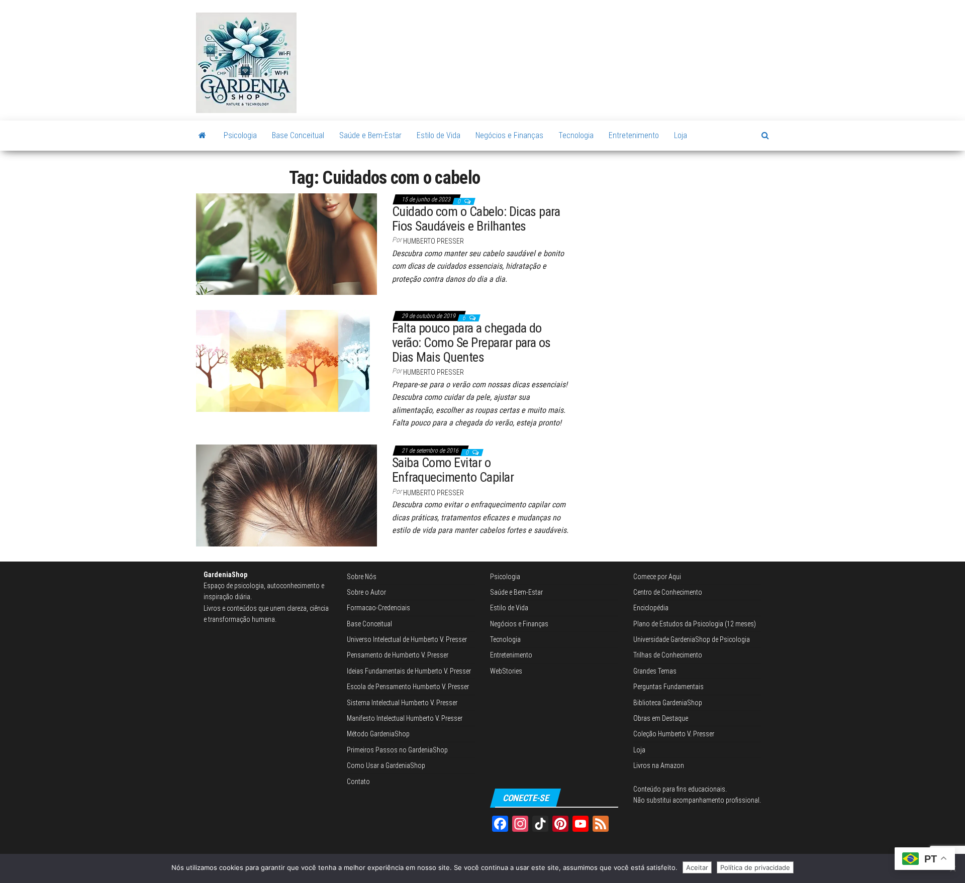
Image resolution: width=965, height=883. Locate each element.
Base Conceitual (298, 135)
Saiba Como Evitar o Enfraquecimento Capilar (453, 470)
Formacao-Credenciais (378, 608)
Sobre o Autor (366, 592)
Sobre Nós (361, 577)
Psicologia (240, 135)
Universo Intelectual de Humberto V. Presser (407, 639)
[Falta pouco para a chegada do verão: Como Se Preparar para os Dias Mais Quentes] (286, 360)
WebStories (506, 671)
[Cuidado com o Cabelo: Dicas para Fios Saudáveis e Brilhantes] (286, 244)
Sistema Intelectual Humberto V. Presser (402, 703)
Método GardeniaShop (378, 734)
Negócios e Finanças (509, 135)
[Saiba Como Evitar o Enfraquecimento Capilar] (286, 495)
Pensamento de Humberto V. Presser (397, 655)
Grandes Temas (655, 671)
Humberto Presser (433, 241)
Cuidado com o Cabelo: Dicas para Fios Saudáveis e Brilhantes (476, 219)
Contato (358, 782)
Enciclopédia (650, 608)
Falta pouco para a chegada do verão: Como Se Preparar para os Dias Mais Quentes (471, 342)
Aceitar (697, 867)
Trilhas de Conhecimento (667, 655)
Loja (680, 135)
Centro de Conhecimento (667, 592)
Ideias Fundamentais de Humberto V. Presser (409, 671)
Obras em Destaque (660, 718)
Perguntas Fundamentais (668, 687)
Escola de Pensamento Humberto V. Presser (408, 687)
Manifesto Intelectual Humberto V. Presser (404, 718)
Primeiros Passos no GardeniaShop (397, 750)
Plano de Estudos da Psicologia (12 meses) (694, 624)
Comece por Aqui (657, 577)
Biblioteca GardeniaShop (667, 703)
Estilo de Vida (438, 135)
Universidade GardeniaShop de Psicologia (691, 639)
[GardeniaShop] (202, 136)
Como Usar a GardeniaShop (386, 765)
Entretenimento (634, 135)
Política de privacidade (755, 867)
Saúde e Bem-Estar (370, 135)
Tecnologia (576, 135)
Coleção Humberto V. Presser (673, 734)
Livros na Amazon (658, 765)
